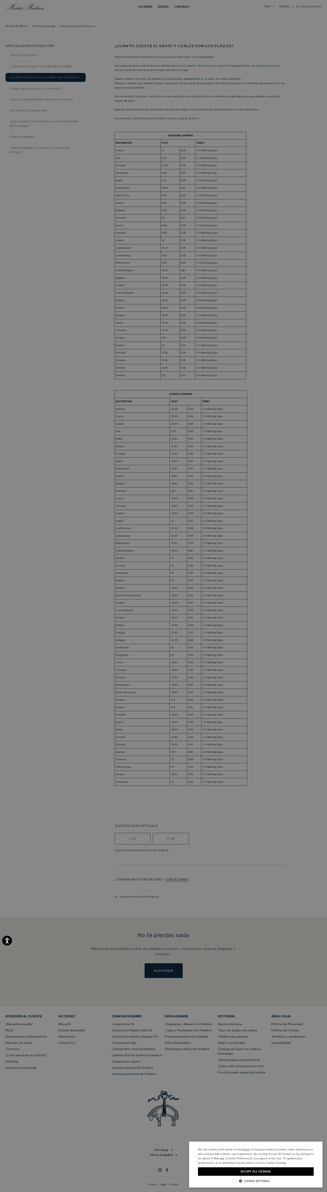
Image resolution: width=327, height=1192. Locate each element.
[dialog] (163, 596)
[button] (256, 1181)
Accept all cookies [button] (256, 1171)
